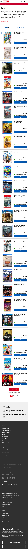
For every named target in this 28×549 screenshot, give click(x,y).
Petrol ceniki (5, 506)
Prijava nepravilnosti (6, 442)
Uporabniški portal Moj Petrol (8, 456)
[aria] (3, 478)
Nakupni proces (5, 515)
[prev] (8, 396)
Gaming (4, 4)
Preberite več (5, 21)
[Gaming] (2, 4)
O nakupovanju (5, 513)
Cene (3, 517)
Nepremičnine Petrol (6, 447)
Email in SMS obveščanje (7, 474)
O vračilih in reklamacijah (7, 524)
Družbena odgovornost (7, 440)
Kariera (3, 434)
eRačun (4, 460)
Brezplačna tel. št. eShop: (8, 487)
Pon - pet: (4, 491)
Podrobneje (5, 536)
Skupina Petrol (5, 428)
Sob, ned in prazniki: (6, 493)
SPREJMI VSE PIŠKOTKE (14, 542)
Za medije (4, 438)
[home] (6, 1)
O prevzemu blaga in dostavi (8, 521)
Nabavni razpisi (5, 449)
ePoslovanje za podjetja (7, 458)
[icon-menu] (1, 1)
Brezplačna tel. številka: (7, 484)
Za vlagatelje (5, 436)
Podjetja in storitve (6, 430)
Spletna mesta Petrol (7, 470)
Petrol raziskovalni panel (7, 472)
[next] (20, 396)
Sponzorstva (5, 445)
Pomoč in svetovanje (7, 502)
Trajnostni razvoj (6, 432)
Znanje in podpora (6, 504)
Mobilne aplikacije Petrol (7, 467)
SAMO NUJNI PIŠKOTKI (14, 546)
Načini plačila (5, 519)
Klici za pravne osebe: (7, 495)
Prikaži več (14, 389)
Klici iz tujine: (5, 489)
